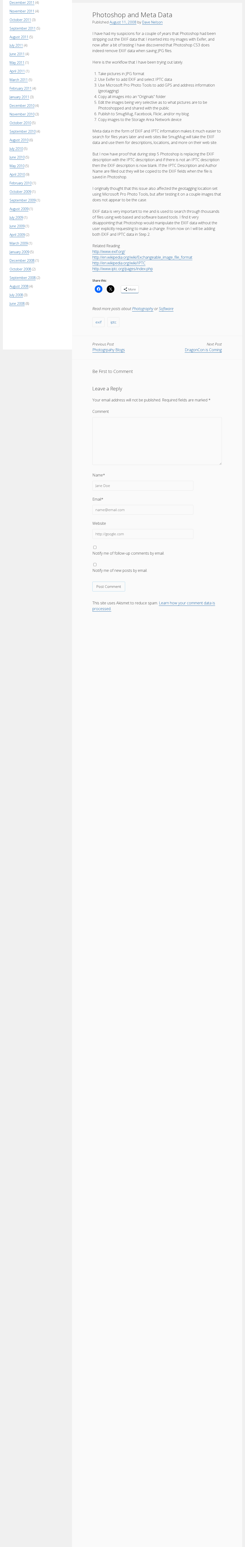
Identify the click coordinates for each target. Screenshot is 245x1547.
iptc (113, 322)
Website (99, 523)
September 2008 (23, 277)
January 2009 (19, 252)
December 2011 (22, 2)
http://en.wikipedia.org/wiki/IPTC (118, 263)
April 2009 (17, 234)
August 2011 (19, 37)
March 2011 (19, 79)
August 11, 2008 (123, 22)
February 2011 (21, 88)
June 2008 (17, 303)
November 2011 (22, 11)
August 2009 (19, 209)
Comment (100, 411)
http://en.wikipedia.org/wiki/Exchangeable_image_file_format (142, 257)
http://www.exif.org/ (108, 251)
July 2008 (16, 295)
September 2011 (23, 28)
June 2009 (17, 226)
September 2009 (23, 200)
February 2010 (21, 183)
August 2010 (19, 140)
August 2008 (19, 286)
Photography (142, 308)
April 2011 (17, 71)
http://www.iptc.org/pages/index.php (122, 268)
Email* (97, 499)
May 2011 (17, 62)
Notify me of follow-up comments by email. (128, 553)
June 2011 (17, 54)
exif (98, 322)
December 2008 (22, 260)
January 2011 (19, 97)
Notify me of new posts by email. (119, 570)
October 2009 (20, 191)
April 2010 (17, 174)
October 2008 (20, 269)
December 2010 (22, 105)
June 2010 (17, 157)
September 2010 (23, 131)
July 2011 (16, 45)
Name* (98, 475)
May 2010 (17, 166)
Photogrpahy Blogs (108, 349)
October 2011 (20, 19)
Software (166, 308)
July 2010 (16, 148)
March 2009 (19, 243)
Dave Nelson (152, 22)
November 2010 (22, 114)
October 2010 (20, 122)
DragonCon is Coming (203, 349)
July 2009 (16, 217)
